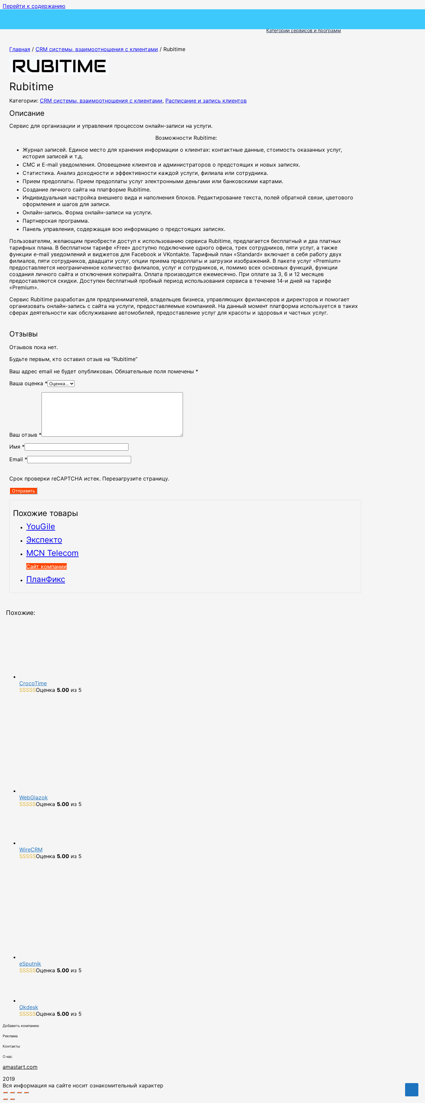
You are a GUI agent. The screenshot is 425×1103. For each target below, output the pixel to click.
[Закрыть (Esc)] (26, 1092)
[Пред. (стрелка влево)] (5, 1099)
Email (18, 459)
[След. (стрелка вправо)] (12, 1099)
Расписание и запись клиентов (206, 100)
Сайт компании (46, 566)
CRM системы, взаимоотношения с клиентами (97, 49)
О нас (7, 1056)
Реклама (10, 1036)
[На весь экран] (12, 1092)
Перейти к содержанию (34, 6)
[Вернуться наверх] (411, 1089)
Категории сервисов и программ (303, 30)
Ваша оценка (28, 383)
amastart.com (20, 1067)
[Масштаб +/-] (5, 1092)
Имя (17, 446)
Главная (19, 49)
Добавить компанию (21, 1025)
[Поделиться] (19, 1092)
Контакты (11, 1046)
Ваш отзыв (25, 434)
